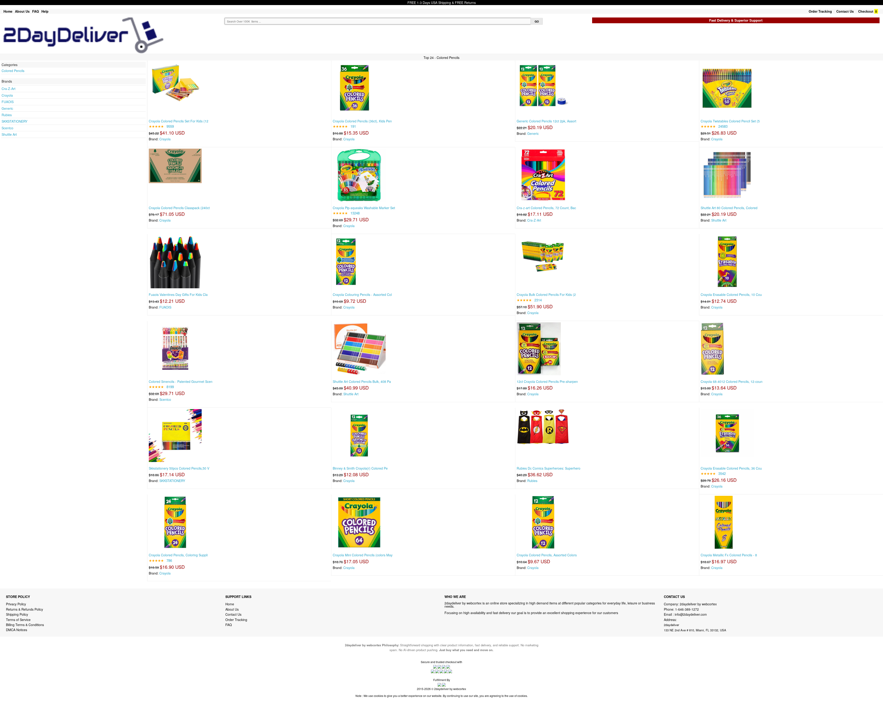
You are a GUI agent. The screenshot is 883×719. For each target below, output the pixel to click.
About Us (22, 11)
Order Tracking (820, 11)
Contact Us (845, 11)
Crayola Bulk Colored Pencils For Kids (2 (546, 294)
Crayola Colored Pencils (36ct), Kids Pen (362, 121)
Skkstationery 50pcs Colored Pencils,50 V (179, 468)
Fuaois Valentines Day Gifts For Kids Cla (178, 294)
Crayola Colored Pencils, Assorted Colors (547, 555)
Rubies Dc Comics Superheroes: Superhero (548, 468)
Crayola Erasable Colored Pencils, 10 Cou (731, 294)
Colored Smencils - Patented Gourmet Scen (180, 381)
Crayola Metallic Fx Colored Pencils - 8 (729, 555)
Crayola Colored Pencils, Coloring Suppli (178, 555)
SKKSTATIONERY (14, 121)
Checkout (865, 11)
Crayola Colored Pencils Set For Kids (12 (178, 121)
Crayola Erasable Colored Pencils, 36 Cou (731, 468)
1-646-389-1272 (687, 609)
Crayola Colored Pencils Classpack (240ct (179, 207)
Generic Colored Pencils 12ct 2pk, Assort (546, 121)
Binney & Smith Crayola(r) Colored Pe (360, 468)
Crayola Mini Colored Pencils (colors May (363, 555)
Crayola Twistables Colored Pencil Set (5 (730, 121)
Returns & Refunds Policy (24, 609)
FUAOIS (8, 101)
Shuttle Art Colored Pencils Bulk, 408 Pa (362, 381)
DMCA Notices (16, 629)
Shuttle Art (9, 134)
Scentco (7, 128)
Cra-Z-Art (8, 88)
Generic (7, 108)
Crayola (7, 95)
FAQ (35, 11)
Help (45, 11)
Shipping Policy (17, 614)
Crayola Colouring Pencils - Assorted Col (362, 294)
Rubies (7, 115)
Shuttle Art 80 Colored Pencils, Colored (729, 207)
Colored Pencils (13, 70)
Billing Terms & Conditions (25, 624)
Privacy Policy (16, 604)
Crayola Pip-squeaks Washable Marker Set (364, 207)
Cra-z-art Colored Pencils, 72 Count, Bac (546, 207)
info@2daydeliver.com (691, 614)
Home (7, 11)
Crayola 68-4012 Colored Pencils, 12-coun (732, 381)
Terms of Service (18, 619)
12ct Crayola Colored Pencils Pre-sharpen (547, 381)
